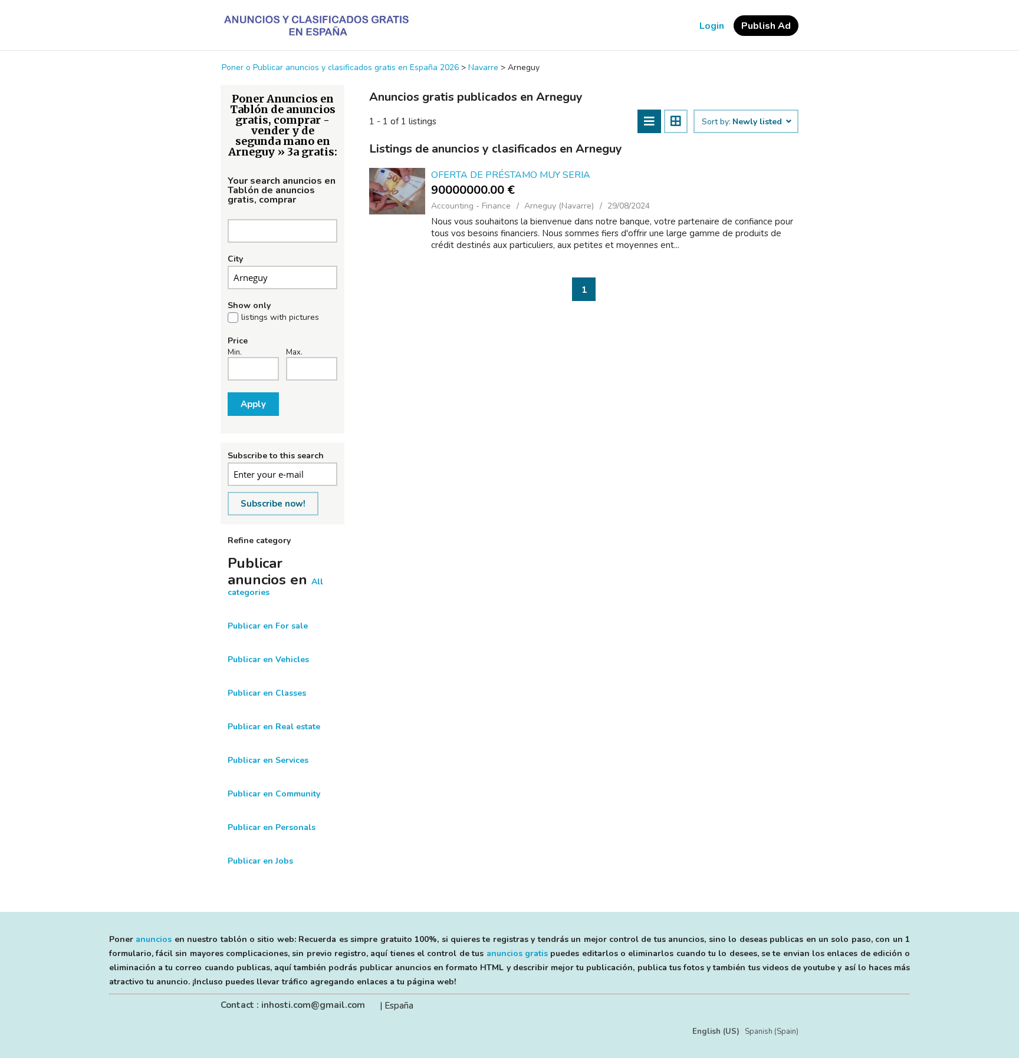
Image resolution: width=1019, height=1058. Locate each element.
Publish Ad (766, 25)
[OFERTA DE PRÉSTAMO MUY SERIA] (397, 191)
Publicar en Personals (271, 827)
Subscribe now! (273, 504)
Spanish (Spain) (771, 1031)
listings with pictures (280, 317)
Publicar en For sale (268, 626)
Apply (253, 404)
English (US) (715, 1031)
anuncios (154, 939)
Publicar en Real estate (274, 726)
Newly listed (758, 122)
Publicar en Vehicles (268, 659)
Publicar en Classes (267, 693)
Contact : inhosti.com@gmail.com (293, 1005)
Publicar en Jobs (260, 861)
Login (711, 25)
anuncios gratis (517, 953)
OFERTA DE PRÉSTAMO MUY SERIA (510, 174)
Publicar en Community (274, 793)
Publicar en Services (268, 760)
